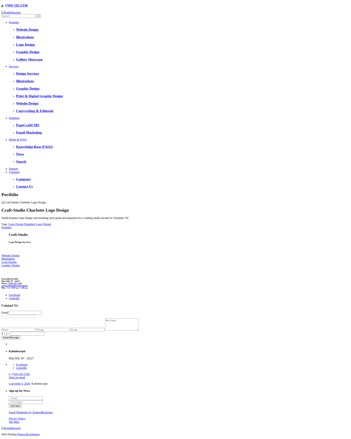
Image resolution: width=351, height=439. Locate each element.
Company (14, 172)
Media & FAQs (18, 139)
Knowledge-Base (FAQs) (34, 147)
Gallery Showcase (29, 59)
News (20, 154)
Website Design (27, 29)
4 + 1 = (5, 333)
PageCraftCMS (27, 125)
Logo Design (25, 44)
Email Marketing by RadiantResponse (31, 412)
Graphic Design (27, 52)
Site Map (14, 421)
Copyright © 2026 (19, 383)
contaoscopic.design (14, 285)
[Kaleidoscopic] (11, 12)
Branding (29, 224)
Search (21, 161)
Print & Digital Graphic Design (39, 96)
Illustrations (25, 37)
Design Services (27, 73)
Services (13, 66)
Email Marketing (29, 132)
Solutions (14, 118)
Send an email (17, 377)
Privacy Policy (17, 418)
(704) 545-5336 (16, 5)
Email (4, 312)
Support (13, 168)
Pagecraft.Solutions (28, 434)
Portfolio (14, 22)
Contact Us (24, 186)
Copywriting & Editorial (34, 111)
